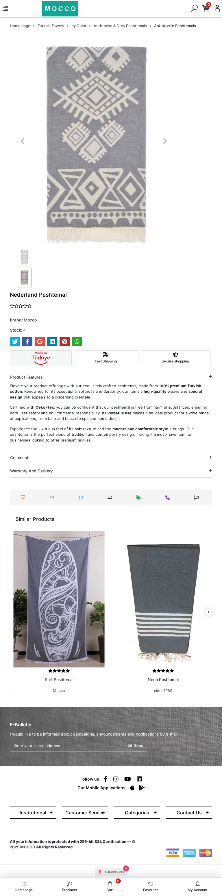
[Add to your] (111, 497)
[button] (22, 141)
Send (138, 745)
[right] (209, 612)
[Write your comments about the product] (82, 497)
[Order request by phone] (169, 497)
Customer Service (85, 812)
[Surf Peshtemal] (59, 599)
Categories (137, 812)
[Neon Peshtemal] (163, 599)
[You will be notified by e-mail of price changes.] (140, 497)
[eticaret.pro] (111, 877)
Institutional (33, 812)
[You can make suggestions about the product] (198, 497)
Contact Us (189, 812)
